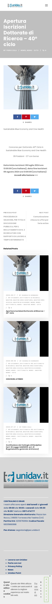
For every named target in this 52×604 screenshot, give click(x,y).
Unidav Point (14, 573)
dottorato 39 (26, 364)
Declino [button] (40, 589)
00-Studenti (13, 298)
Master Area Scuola (15, 368)
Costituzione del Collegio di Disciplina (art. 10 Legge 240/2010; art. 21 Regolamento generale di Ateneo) (23, 447)
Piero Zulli (12, 50)
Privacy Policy (15, 566)
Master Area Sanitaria (23, 300)
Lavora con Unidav (17, 559)
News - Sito (33, 50)
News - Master (23, 304)
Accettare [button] (46, 589)
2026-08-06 (11, 361)
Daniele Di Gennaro (30, 295)
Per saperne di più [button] (36, 589)
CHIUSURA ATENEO (14, 379)
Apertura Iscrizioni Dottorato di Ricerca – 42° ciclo (25, 312)
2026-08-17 (10, 295)
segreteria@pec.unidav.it (28, 530)
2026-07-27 (11, 427)
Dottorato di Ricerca (30, 298)
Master (9, 300)
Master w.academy (21, 302)
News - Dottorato (19, 370)
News (23, 50)
